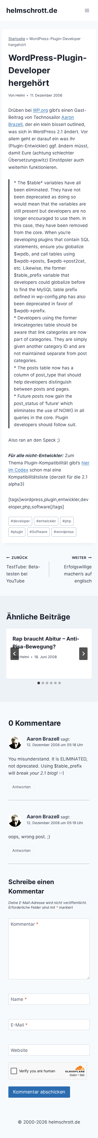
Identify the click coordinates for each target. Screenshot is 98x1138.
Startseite (16, 38)
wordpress (64, 532)
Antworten (21, 787)
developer (20, 521)
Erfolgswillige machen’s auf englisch (78, 570)
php (66, 521)
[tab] (38, 683)
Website (19, 1050)
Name (19, 999)
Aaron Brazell (43, 739)
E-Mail (19, 1025)
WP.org (40, 110)
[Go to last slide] (14, 653)
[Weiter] (83, 653)
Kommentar (24, 924)
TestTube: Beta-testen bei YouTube (23, 570)
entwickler (46, 521)
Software (38, 532)
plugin (17, 532)
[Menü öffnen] (87, 10)
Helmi (20, 95)
